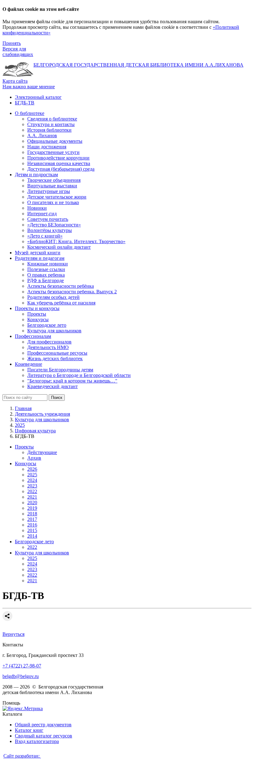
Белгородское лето (34, 541)
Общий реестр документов (43, 724)
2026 (32, 469)
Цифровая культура (35, 430)
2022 (32, 491)
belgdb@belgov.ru (20, 676)
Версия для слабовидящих (17, 51)
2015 (32, 530)
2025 (20, 425)
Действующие (42, 452)
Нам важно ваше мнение (28, 86)
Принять (11, 43)
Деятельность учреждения (42, 414)
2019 (32, 508)
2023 (32, 485)
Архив (34, 458)
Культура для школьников (42, 419)
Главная (23, 408)
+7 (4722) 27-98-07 (21, 665)
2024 (32, 480)
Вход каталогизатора (37, 741)
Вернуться (13, 634)
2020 (32, 502)
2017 (32, 519)
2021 (32, 497)
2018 (32, 513)
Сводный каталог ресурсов (43, 735)
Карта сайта (15, 81)
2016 (32, 524)
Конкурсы (25, 463)
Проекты (24, 446)
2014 (32, 536)
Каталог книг (29, 730)
